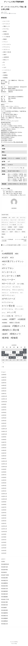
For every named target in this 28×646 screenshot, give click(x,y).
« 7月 (2, 366)
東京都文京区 (4, 588)
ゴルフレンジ (5, 292)
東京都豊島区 (4, 621)
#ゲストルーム (5, 222)
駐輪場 (15, 338)
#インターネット (5, 219)
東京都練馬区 (4, 613)
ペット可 (12, 312)
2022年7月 (3, 507)
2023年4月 (3, 482)
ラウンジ (19, 316)
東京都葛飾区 (4, 618)
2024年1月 (3, 458)
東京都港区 (4, 607)
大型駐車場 (6, 326)
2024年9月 (3, 436)
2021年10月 (4, 531)
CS (12, 257)
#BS (9, 217)
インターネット (9, 272)
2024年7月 (3, 442)
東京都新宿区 (4, 591)
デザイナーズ (9, 299)
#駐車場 (23, 231)
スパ (22, 292)
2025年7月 (3, 409)
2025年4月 (3, 417)
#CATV (13, 217)
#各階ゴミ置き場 (11, 229)
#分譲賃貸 (21, 227)
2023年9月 (3, 469)
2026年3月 (3, 388)
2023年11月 (4, 463)
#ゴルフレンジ (13, 222)
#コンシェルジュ (21, 222)
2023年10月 (4, 466)
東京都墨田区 (4, 583)
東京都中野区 (4, 569)
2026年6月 (3, 380)
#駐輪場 (3, 234)
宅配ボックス (19, 326)
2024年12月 (4, 428)
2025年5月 (3, 415)
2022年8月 (3, 504)
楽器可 (5, 334)
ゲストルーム (6, 289)
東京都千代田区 (5, 214)
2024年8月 (3, 439)
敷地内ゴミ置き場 (11, 330)
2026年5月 (3, 382)
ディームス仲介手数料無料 (14, 2)
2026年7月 (3, 377)
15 (21, 354)
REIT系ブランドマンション (13, 262)
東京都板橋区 (4, 596)
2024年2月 (3, 455)
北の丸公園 (4, 140)
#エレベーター (14, 219)
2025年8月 (3, 407)
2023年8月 (3, 472)
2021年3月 (3, 550)
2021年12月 (4, 526)
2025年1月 (3, 426)
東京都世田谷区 (5, 564)
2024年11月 (4, 431)
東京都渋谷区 (4, 604)
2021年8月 (3, 537)
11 (6, 354)
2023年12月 (4, 461)
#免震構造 (10, 227)
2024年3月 (3, 453)
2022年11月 (4, 496)
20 (14, 357)
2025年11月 (4, 399)
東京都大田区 (4, 585)
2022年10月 (4, 499)
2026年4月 (3, 385)
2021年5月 (3, 545)
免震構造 (5, 319)
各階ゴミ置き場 (14, 322)
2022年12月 (4, 493)
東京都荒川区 (4, 615)
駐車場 (6, 338)
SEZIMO (5, 12)
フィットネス (19, 309)
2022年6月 (3, 509)
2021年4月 (3, 547)
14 (17, 354)
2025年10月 (4, 401)
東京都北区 (4, 572)
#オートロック (22, 219)
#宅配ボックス (5, 231)
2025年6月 (3, 412)
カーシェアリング (7, 286)
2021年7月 (3, 539)
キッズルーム (16, 287)
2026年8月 (3, 374)
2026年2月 (3, 390)
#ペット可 (20, 224)
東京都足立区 (4, 623)
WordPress (16, 641)
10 (3, 354)
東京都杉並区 (4, 594)
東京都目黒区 (4, 610)
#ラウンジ (4, 227)
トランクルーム (8, 302)
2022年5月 (3, 512)
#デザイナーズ (5, 224)
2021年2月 (3, 553)
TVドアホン (8, 268)
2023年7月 (3, 474)
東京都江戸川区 (5, 599)
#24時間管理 (4, 217)
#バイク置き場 (13, 224)
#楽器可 (11, 231)
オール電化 (21, 283)
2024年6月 (3, 445)
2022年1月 (3, 523)
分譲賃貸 (22, 319)
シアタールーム (14, 292)
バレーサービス (19, 306)
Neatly (16, 643)
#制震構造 (4, 229)
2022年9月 (3, 501)
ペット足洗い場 (8, 316)
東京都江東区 (4, 602)
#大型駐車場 (19, 229)
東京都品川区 (4, 580)
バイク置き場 (9, 306)
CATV (5, 257)
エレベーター (9, 280)
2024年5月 (3, 447)
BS (17, 254)
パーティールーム (8, 309)
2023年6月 (3, 477)
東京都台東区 (4, 577)
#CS (17, 217)
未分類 (3, 561)
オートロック (9, 283)
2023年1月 (3, 491)
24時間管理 (8, 254)
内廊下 (13, 319)
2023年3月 (3, 485)
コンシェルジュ (18, 290)
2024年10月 (4, 434)
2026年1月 (3, 393)
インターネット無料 (11, 276)
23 (24, 357)
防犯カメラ (16, 334)
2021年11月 (4, 528)
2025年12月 (4, 396)
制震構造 (5, 322)
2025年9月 (3, 404)
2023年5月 (3, 480)
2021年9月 (3, 534)
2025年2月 (3, 423)
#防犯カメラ (17, 231)
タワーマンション (9, 295)
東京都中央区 (4, 567)
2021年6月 (3, 542)
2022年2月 (3, 520)
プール (3, 312)
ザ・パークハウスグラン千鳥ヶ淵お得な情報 (12, 142)
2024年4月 (3, 450)
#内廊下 (15, 227)
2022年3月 (3, 518)
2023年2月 (3, 488)
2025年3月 (3, 420)
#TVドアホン (23, 217)
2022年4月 (3, 515)
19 (10, 357)
